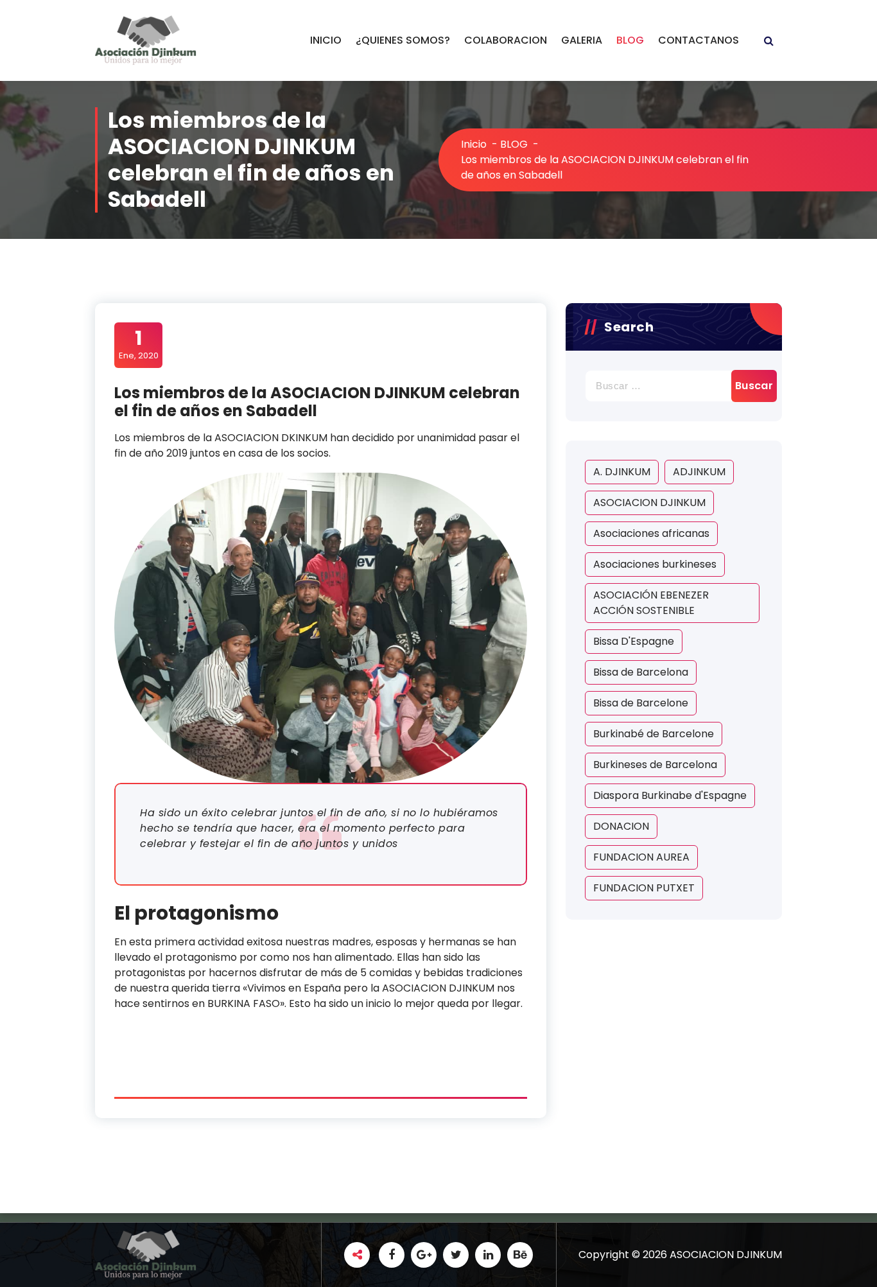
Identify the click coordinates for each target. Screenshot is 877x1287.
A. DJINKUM (621, 471)
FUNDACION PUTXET (644, 887)
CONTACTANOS (698, 40)
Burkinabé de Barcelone (653, 733)
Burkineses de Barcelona (655, 764)
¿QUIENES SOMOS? (403, 40)
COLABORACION (505, 40)
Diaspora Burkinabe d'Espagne (670, 795)
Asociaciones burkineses (654, 564)
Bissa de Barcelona (640, 672)
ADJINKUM (699, 471)
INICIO (326, 40)
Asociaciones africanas (651, 533)
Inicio (474, 144)
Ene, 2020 (139, 344)
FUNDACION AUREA (641, 857)
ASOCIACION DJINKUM (649, 502)
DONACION (621, 826)
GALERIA (581, 40)
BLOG (630, 40)
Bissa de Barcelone (640, 703)
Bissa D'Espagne (633, 641)
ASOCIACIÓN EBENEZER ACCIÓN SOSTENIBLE (651, 603)
